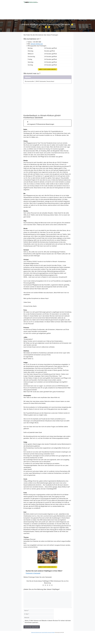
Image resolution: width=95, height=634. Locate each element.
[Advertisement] (47, 12)
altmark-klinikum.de (37, 44)
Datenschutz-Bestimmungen (36, 632)
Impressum (50, 632)
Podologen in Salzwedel (33, 573)
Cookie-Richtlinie (45, 632)
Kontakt (53, 632)
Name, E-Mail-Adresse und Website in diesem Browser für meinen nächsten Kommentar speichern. (48, 621)
